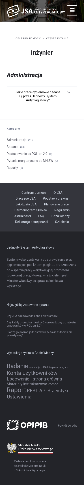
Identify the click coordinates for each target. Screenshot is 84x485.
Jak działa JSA (26, 204)
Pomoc (53, 384)
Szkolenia (62, 222)
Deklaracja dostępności (31, 222)
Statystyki (57, 390)
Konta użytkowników (32, 373)
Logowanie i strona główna (34, 379)
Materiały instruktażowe (27, 384)
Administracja (16, 140)
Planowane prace (56, 204)
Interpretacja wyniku (58, 367)
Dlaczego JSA (26, 198)
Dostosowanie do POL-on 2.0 (27, 154)
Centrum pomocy (28, 38)
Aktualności (22, 216)
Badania (12, 147)
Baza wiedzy (61, 216)
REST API (37, 390)
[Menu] (72, 10)
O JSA (58, 192)
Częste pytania (57, 38)
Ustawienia (19, 397)
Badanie (17, 366)
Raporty (12, 167)
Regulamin (62, 210)
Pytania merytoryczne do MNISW (30, 160)
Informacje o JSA (38, 367)
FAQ (41, 216)
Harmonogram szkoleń (31, 210)
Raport (16, 390)
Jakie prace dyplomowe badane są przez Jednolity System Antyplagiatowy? (37, 96)
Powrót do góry (67, 425)
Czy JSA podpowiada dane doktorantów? (32, 316)
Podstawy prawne (56, 198)
